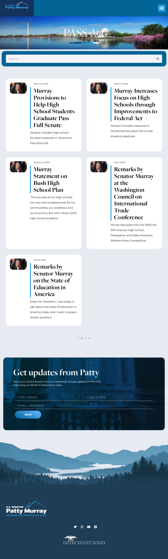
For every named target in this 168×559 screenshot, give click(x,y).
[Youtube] (89, 527)
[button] (161, 8)
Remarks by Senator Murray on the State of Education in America (53, 280)
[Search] (158, 59)
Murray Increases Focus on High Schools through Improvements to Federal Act (135, 104)
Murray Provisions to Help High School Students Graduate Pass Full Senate (53, 108)
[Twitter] (75, 527)
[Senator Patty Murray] (17, 11)
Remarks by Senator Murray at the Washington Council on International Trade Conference (134, 193)
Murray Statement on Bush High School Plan (50, 179)
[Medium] (95, 527)
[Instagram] (82, 527)
